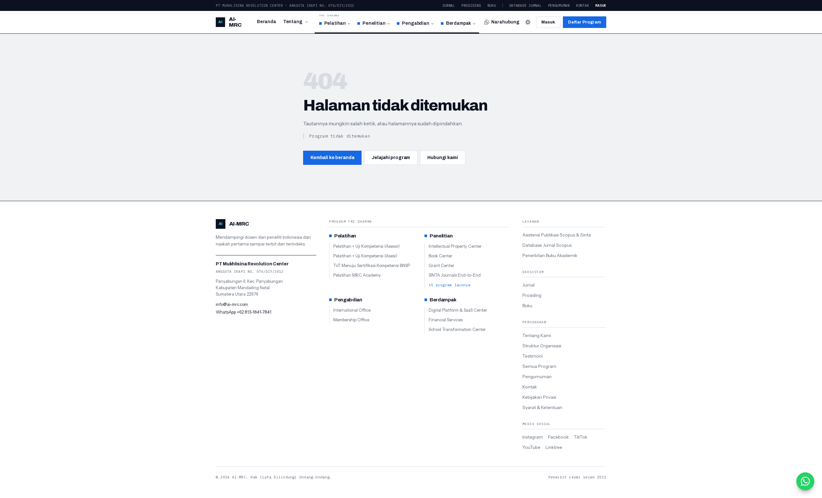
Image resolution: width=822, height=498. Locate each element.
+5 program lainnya (449, 285)
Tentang (292, 21)
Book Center (440, 255)
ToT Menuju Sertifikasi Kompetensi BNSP (371, 265)
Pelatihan (335, 23)
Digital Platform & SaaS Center (458, 310)
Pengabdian (415, 23)
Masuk (600, 5)
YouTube (531, 447)
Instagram (532, 437)
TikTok (580, 437)
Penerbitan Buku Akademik (549, 255)
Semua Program (539, 366)
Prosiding (471, 5)
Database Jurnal (525, 5)
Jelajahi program (391, 157)
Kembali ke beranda (332, 157)
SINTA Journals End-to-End (455, 275)
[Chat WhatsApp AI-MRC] (805, 481)
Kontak (582, 5)
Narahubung (505, 22)
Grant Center (441, 265)
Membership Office (351, 319)
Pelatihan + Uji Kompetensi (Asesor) (366, 246)
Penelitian (374, 23)
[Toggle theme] (528, 22)
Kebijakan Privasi (539, 397)
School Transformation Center (457, 329)
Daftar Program (584, 22)
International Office (352, 310)
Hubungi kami (442, 157)
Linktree (554, 447)
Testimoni (532, 356)
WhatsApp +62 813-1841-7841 (243, 312)
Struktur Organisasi (541, 345)
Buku (491, 5)
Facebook (558, 437)
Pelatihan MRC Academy (357, 275)
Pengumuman (559, 5)
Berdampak (458, 23)
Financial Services (446, 319)
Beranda (266, 21)
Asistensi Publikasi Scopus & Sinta (556, 234)
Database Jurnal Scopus (547, 245)
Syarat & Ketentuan (542, 407)
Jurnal (448, 5)
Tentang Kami (536, 335)
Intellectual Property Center (455, 246)
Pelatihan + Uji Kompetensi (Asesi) (365, 255)
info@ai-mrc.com (232, 304)
